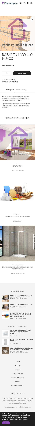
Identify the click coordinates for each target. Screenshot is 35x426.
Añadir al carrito (22, 73)
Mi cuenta (18, 366)
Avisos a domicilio (17, 374)
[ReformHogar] (10, 3)
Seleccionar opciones (18, 143)
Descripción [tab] (10, 90)
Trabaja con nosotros (17, 377)
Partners (17, 381)
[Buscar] (24, 3)
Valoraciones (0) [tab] (21, 90)
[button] (32, 19)
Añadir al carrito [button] (17, 193)
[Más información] (28, 3)
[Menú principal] (31, 3)
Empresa (11, 81)
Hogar (16, 81)
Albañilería (11, 79)
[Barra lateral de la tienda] (21, 3)
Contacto (17, 370)
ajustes (25, 419)
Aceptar (6, 423)
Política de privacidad (17, 385)
